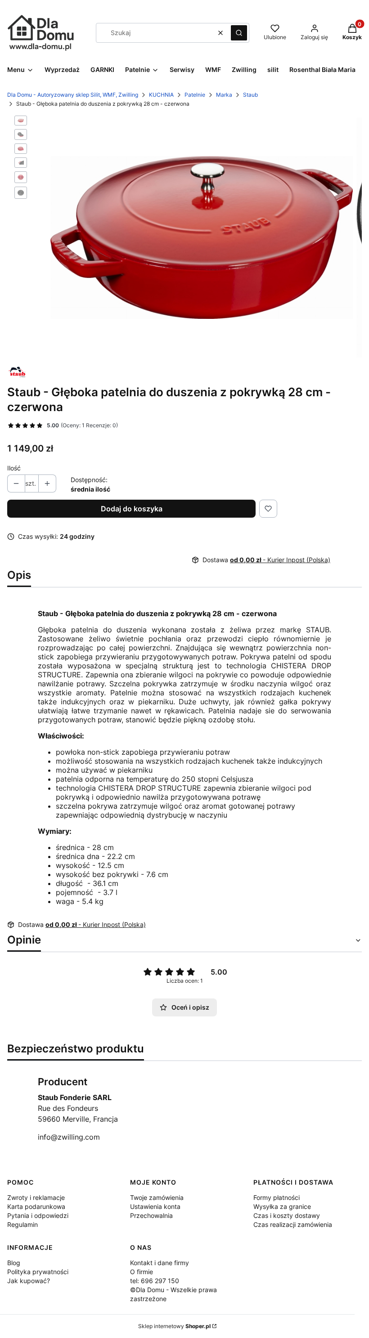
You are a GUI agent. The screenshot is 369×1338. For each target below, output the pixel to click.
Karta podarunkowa (36, 1206)
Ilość (14, 468)
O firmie (141, 1271)
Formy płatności (276, 1197)
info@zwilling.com (69, 1136)
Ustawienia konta (155, 1206)
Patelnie (194, 94)
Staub (250, 94)
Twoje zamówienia (157, 1197)
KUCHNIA (161, 94)
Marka (224, 94)
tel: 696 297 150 (154, 1280)
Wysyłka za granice (282, 1206)
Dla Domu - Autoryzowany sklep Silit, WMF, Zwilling (72, 94)
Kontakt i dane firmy (159, 1262)
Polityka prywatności (37, 1271)
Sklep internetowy (174, 1326)
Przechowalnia (151, 1215)
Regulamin (22, 1224)
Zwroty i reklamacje (36, 1197)
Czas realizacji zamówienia (292, 1224)
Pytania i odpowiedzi (37, 1215)
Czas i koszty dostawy (286, 1215)
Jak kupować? (28, 1280)
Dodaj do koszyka (131, 508)
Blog (13, 1262)
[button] (239, 32)
